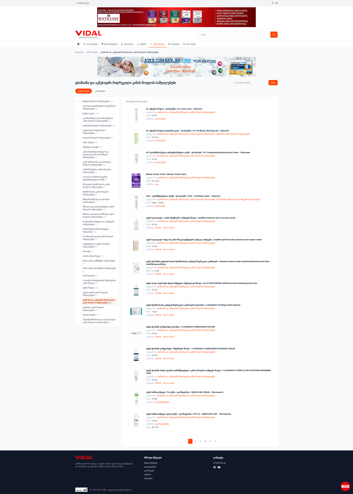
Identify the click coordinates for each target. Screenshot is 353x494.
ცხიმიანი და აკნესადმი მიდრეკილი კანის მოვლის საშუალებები (99, 301)
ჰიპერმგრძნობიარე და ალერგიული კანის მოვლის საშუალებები (99, 320)
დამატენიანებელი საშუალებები (99, 125)
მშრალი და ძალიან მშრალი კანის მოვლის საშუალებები (98, 215)
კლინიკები (129, 44)
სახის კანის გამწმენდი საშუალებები (99, 262)
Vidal (104, 489)
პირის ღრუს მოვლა (93, 256)
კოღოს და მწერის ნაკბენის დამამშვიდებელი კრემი (95, 178)
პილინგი (88, 251)
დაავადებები (92, 44)
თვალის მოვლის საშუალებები (98, 137)
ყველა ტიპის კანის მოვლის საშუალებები (95, 293)
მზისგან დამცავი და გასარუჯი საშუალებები (96, 200)
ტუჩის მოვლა (90, 287)
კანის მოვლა (159, 44)
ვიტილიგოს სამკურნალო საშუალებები (94, 131)
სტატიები (175, 44)
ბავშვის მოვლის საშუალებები (98, 101)
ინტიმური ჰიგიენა (92, 147)
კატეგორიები (83, 91)
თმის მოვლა (90, 142)
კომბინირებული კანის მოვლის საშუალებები (97, 170)
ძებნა (273, 82)
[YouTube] (277, 3)
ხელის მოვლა (91, 314)
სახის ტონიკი (90, 275)
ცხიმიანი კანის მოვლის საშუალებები (93, 308)
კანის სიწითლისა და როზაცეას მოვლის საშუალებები (97, 163)
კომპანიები (100, 91)
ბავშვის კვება (90, 113)
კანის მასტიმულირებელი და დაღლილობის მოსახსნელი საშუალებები (96, 154)
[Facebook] (273, 3)
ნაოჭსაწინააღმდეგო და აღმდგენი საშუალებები (98, 223)
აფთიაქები (191, 44)
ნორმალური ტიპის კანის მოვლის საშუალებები (98, 237)
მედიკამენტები (110, 44)
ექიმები (143, 44)
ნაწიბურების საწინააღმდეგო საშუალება (96, 230)
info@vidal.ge (82, 3)
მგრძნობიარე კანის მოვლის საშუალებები (96, 193)
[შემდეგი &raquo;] (215, 441)
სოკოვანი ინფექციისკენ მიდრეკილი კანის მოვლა (99, 281)
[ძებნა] (274, 35)
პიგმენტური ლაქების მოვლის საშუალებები (96, 245)
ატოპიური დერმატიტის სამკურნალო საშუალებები (99, 107)
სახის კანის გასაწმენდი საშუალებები (99, 269)
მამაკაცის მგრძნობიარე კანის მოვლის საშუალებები (96, 185)
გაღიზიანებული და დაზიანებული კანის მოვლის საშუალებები (98, 119)
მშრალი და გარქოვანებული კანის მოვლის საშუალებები (98, 208)
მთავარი (79, 52)
